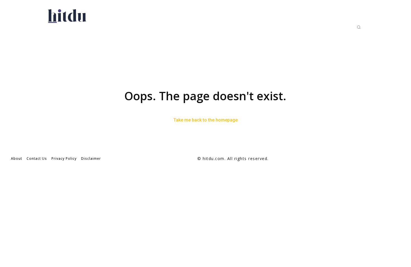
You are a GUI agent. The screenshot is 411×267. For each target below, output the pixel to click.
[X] (395, 159)
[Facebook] (370, 159)
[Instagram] (383, 159)
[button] (358, 27)
